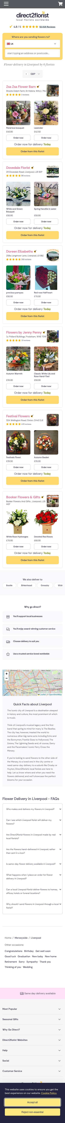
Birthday (29, 951)
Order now (18, 137)
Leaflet (43, 694)
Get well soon (43, 951)
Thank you (45, 961)
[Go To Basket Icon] (60, 4)
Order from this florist (32, 151)
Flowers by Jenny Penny (24, 332)
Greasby (45, 585)
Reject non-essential (32, 1112)
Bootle (9, 585)
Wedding (27, 967)
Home (8, 937)
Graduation (24, 956)
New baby (37, 956)
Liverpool (36, 937)
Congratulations (13, 951)
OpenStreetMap (55, 694)
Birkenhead (26, 585)
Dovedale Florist (18, 167)
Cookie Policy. (49, 1093)
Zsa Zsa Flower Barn (21, 86)
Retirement (11, 961)
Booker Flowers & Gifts (23, 497)
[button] (6, 4)
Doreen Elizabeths (19, 251)
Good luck (10, 956)
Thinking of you (13, 967)
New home (51, 956)
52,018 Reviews (47, 27)
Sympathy (32, 961)
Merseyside (21, 937)
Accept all (32, 1102)
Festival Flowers (18, 416)
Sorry (22, 961)
